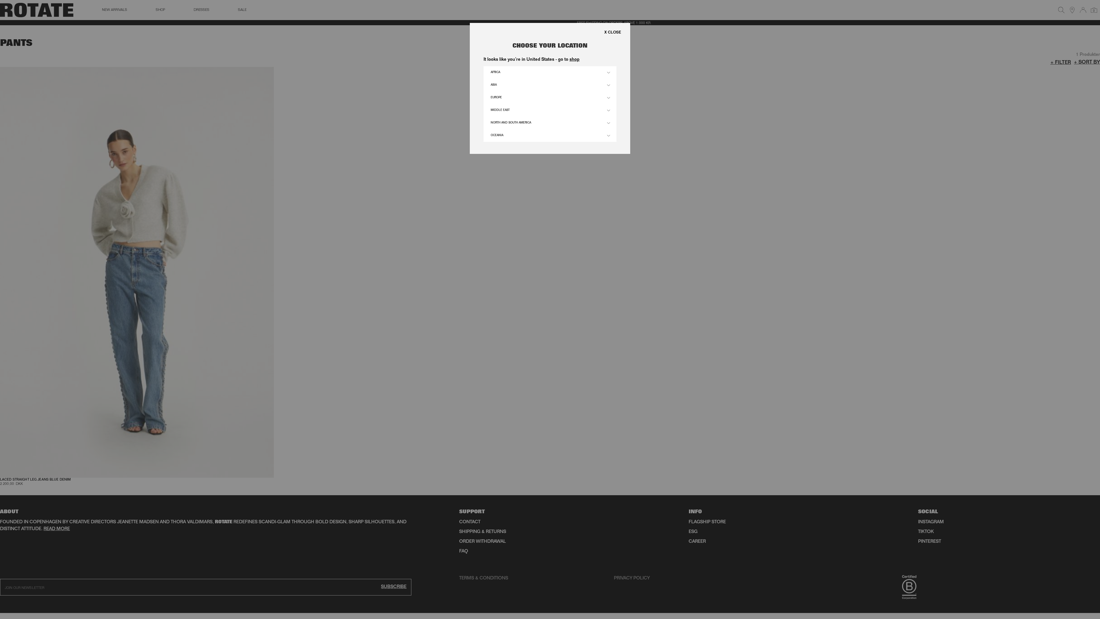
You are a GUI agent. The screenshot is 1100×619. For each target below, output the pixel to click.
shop (574, 60)
